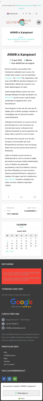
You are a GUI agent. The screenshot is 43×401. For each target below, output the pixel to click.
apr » (12, 251)
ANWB (18, 78)
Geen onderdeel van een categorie (21, 39)
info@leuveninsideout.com (24, 5)
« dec (7, 251)
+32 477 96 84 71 (12, 324)
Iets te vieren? (9, 364)
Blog (5, 358)
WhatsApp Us (23, 393)
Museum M (9, 98)
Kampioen (8, 78)
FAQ (5, 352)
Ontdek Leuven (9, 355)
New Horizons (10, 179)
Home (21, 37)
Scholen (7, 361)
